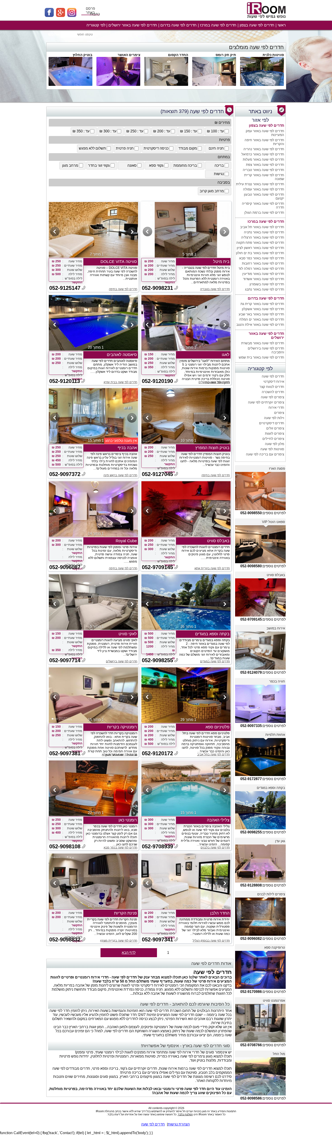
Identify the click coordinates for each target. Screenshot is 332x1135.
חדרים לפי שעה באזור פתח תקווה (260, 242)
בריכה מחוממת (185, 165)
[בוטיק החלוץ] (70, 85)
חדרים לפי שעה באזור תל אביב (262, 227)
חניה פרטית (125, 148)
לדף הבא (129, 952)
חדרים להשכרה (273, 392)
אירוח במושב (276, 628)
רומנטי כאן (128, 820)
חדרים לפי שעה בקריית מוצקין (118, 940)
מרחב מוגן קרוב (212, 191)
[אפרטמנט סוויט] (260, 1041)
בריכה (219, 165)
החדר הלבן (219, 913)
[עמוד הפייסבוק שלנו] (50, 16)
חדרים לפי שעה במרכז (218, 25)
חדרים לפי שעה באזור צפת (265, 164)
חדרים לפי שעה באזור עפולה (263, 189)
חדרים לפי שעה (273, 376)
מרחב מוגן (70, 165)
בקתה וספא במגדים (271, 788)
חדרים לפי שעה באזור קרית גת (262, 304)
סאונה (132, 165)
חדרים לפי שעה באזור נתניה (264, 232)
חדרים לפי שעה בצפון (257, 25)
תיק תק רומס (226, 55)
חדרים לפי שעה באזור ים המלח (261, 319)
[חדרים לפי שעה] (267, 20)
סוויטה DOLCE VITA (119, 261)
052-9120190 (157, 381)
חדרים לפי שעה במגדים (215, 661)
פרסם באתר (90, 10)
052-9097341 (157, 939)
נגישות (219, 174)
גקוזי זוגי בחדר (99, 165)
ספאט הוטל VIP (273, 522)
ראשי (282, 25)
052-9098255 (157, 660)
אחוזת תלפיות (275, 734)
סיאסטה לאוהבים (122, 354)
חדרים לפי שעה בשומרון (267, 284)
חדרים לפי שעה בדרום (178, 25)
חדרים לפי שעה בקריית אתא (212, 568)
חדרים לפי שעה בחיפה (123, 289)
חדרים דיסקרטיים (271, 423)
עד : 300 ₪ (107, 131)
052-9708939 (157, 846)
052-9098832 (64, 939)
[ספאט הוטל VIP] (260, 562)
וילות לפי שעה (274, 418)
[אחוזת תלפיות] (260, 775)
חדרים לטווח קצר (272, 387)
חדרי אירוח (276, 407)
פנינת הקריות (125, 913)
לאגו (225, 354)
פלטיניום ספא (217, 727)
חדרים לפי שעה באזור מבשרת (262, 343)
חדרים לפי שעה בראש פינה (120, 475)
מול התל (279, 1054)
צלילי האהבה (218, 820)
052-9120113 (64, 381)
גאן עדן (280, 841)
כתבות (95, 14)
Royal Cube (126, 541)
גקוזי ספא (156, 165)
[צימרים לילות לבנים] (260, 934)
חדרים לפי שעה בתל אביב (213, 754)
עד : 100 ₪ (215, 131)
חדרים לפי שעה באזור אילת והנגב (260, 324)
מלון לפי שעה (274, 444)
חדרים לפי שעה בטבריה (215, 289)
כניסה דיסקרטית (156, 148)
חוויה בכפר (277, 681)
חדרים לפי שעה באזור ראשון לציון (260, 248)
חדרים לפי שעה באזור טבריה (263, 170)
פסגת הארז (277, 468)
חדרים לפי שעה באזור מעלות (263, 159)
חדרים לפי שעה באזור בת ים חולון (260, 253)
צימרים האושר (129, 55)
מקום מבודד (187, 148)
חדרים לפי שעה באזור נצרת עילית (260, 184)
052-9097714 (64, 660)
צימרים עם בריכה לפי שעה (265, 454)
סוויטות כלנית (273, 55)
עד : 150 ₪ (188, 131)
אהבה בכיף (127, 448)
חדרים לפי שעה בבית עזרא (120, 382)
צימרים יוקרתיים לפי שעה (266, 402)
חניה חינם (216, 148)
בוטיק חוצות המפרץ (212, 448)
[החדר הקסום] (166, 85)
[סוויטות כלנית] (262, 85)
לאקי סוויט (128, 634)
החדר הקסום (178, 55)
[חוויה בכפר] (260, 722)
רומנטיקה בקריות (122, 727)
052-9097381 (64, 753)
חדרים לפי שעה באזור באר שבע (261, 314)
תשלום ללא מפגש (92, 148)
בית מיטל (221, 261)
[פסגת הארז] (260, 509)
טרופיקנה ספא (274, 947)
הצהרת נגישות (179, 1124)
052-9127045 (157, 474)
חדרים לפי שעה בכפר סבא (120, 847)
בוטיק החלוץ (82, 55)
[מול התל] (260, 1094)
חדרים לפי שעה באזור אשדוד (263, 279)
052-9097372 (64, 474)
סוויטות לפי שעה (272, 449)
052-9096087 (64, 567)
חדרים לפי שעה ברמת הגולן (264, 212)
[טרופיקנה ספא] (260, 988)
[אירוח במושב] (260, 668)
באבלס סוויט (276, 575)
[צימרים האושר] (118, 85)
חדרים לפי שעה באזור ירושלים (132, 25)
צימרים (279, 413)
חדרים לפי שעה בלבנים (215, 847)
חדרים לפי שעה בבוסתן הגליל (211, 940)
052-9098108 (64, 846)
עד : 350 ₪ (80, 131)
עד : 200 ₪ (161, 131)
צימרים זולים (275, 428)
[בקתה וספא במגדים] (260, 828)
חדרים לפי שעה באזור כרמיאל (262, 154)
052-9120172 (157, 753)
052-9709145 (157, 567)
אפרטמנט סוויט (274, 1000)
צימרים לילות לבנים (271, 894)
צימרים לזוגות (274, 433)
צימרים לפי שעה (272, 397)
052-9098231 (157, 288)
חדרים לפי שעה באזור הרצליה (262, 237)
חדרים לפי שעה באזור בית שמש (261, 357)
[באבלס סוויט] (260, 615)
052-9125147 (64, 288)
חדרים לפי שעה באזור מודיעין (263, 274)
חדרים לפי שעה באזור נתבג (264, 289)
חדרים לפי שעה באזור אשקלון (263, 309)
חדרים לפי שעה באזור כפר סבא (261, 258)
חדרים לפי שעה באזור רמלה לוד (261, 268)
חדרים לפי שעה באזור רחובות (263, 263)
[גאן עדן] (260, 881)
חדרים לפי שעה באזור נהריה (263, 149)
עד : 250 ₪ (134, 131)
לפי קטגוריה (96, 25)
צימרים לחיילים (273, 439)
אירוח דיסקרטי (273, 381)
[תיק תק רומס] (214, 85)
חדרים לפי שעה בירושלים (214, 382)
